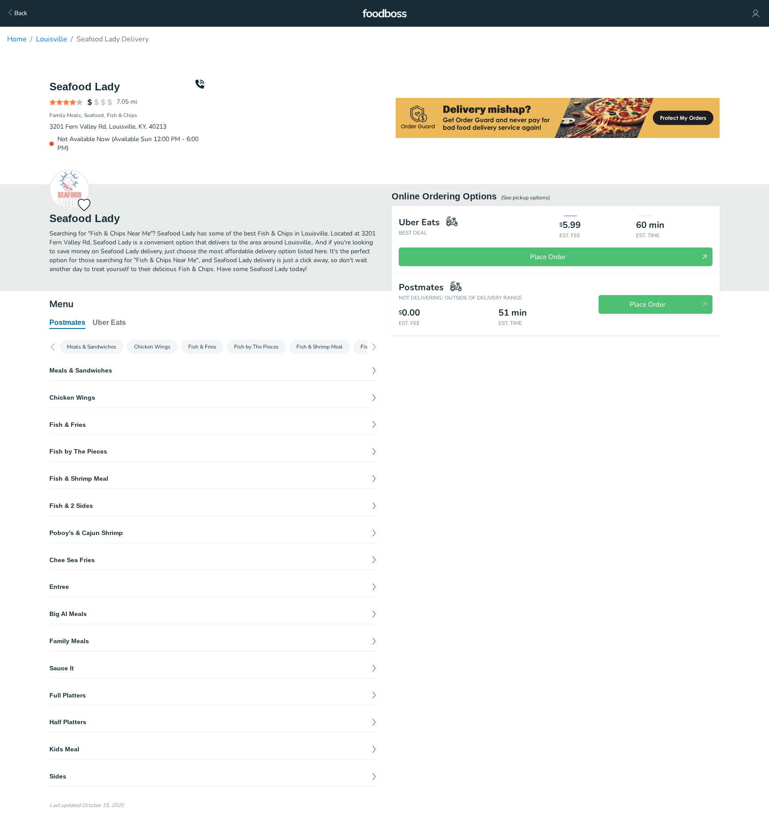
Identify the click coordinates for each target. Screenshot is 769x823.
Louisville (51, 39)
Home (17, 39)
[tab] (67, 323)
